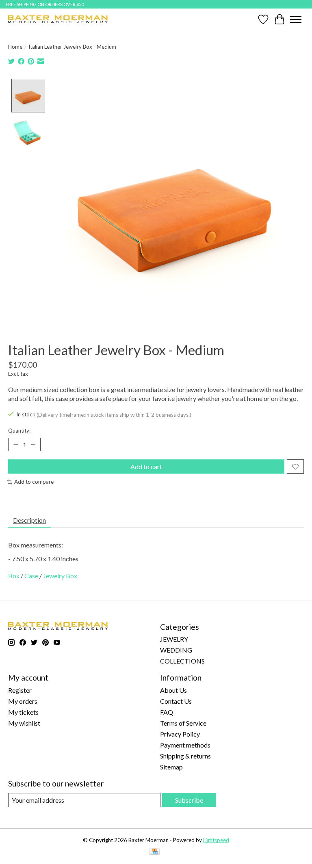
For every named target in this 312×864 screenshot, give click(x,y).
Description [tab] (29, 520)
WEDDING (176, 650)
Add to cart (146, 466)
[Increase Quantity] (33, 445)
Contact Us (176, 701)
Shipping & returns (185, 756)
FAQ (166, 712)
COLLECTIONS (182, 661)
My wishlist (24, 723)
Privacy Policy (180, 734)
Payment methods (185, 745)
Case (31, 576)
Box (14, 576)
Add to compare (34, 481)
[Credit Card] (155, 852)
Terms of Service (183, 723)
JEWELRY (174, 639)
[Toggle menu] (296, 19)
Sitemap (171, 767)
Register (20, 690)
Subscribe (189, 800)
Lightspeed (216, 840)
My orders (22, 701)
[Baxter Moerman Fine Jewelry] (58, 19)
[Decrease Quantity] (16, 445)
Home (15, 46)
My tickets (23, 712)
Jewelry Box (60, 576)
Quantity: (19, 430)
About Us (173, 690)
